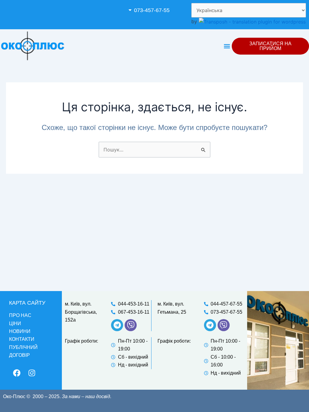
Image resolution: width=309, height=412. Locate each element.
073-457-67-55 (152, 10)
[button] (155, 10)
